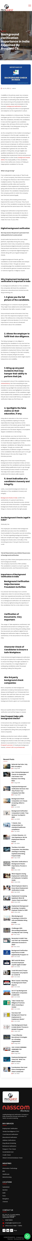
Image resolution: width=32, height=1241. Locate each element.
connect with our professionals (15, 747)
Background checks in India (9, 498)
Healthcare (6, 1174)
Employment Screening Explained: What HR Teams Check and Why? (19, 898)
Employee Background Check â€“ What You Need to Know (19, 1059)
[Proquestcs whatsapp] (27, 1236)
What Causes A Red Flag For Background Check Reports (20, 983)
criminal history (5, 383)
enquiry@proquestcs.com (13, 1223)
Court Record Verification (10, 1134)
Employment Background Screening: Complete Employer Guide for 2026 (20, 908)
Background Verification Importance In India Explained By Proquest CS (20, 953)
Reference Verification (9, 1146)
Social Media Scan (8, 1152)
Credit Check (7, 1155)
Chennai (5, 1201)
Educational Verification (10, 1137)
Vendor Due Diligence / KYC (11, 1131)
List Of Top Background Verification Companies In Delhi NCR (19, 993)
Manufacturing (7, 1177)
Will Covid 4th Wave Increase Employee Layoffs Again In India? (19, 963)
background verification (14, 106)
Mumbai (5, 1190)
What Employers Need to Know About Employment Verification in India (20, 888)
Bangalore (6, 1198)
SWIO (22, 1239)
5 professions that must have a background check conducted (19, 1069)
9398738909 (9, 1220)
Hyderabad (6, 1187)
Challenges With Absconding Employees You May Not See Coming (20, 930)
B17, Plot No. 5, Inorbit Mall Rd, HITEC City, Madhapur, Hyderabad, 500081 (11, 1216)
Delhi (4, 1193)
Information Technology (10, 1168)
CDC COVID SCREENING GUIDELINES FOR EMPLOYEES (19, 1049)
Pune (4, 1195)
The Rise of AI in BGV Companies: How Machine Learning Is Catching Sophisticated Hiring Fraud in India (20, 851)
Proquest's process (7, 745)
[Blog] (11, 1230)
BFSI (4, 1171)
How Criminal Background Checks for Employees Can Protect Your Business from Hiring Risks (20, 776)
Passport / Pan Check (9, 1149)
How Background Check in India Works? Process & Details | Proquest (20, 1027)
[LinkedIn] (7, 1230)
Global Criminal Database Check (12, 1158)
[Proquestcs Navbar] (29, 5)
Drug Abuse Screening (9, 1143)
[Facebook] (4, 1230)
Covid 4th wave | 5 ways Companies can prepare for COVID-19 (20, 973)
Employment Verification (10, 1128)
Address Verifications (9, 1140)
